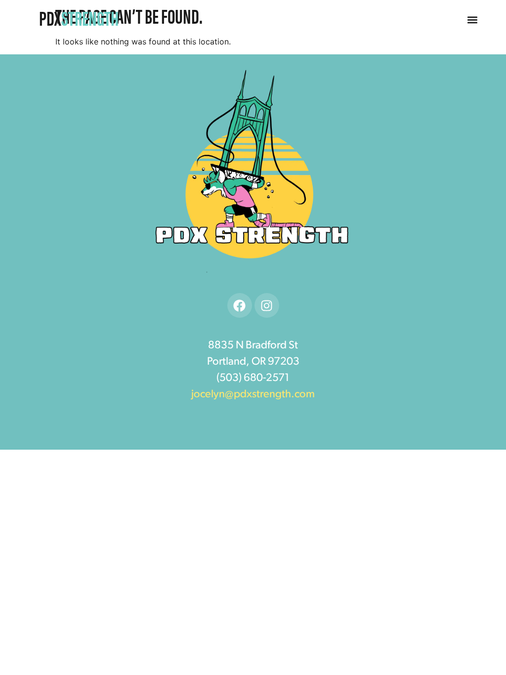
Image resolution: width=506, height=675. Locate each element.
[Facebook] (239, 305)
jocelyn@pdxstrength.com (253, 394)
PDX (79, 17)
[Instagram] (266, 305)
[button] (472, 20)
